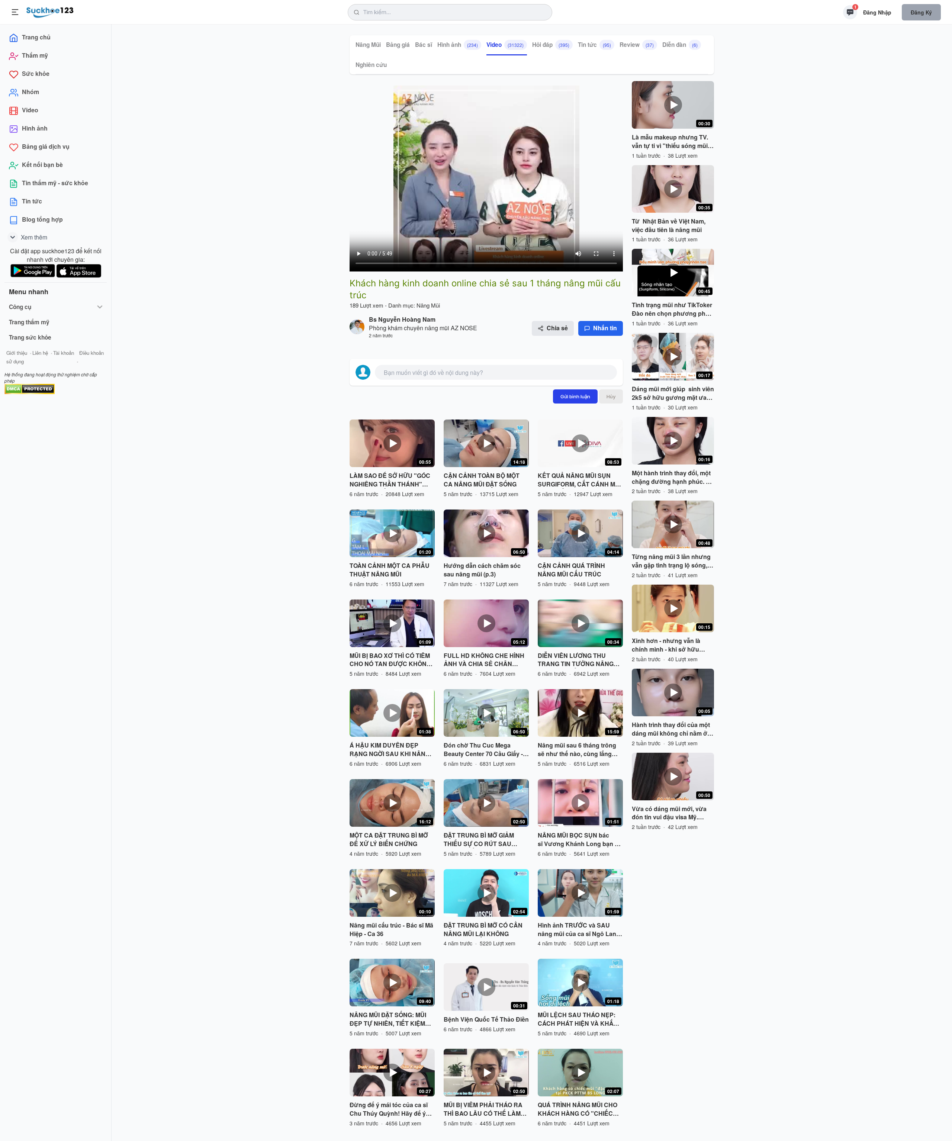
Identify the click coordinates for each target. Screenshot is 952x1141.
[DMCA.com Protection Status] (29, 388)
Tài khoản (63, 352)
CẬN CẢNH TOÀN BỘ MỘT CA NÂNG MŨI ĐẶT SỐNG (482, 480)
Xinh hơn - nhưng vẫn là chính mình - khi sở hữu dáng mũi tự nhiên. (666, 645)
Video (505, 45)
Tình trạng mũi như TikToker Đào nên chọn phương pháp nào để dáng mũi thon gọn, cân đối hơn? (672, 309)
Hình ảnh (457, 45)
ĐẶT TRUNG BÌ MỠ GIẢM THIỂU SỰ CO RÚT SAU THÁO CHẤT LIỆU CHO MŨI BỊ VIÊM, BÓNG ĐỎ (486, 839)
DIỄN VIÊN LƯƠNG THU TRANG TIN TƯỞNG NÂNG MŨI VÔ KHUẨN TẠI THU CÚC (579, 660)
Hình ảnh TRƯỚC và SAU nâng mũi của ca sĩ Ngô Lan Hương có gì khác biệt (577, 929)
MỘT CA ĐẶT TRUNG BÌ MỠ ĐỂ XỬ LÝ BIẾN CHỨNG (389, 839)
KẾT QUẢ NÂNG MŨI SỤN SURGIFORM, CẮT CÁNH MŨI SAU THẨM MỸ (579, 480)
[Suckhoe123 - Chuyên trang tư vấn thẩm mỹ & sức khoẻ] (50, 11)
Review (637, 45)
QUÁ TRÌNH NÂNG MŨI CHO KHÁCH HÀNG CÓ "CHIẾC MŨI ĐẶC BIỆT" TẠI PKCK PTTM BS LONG (577, 1109)
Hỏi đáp (550, 45)
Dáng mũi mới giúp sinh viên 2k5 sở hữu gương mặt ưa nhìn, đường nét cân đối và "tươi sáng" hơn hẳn (673, 393)
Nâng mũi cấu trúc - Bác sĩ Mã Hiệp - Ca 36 (391, 929)
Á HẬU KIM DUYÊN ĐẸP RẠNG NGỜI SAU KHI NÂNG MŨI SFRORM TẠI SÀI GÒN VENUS (390, 749)
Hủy (611, 396)
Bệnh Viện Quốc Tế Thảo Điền (486, 1019)
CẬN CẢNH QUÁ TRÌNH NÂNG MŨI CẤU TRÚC (571, 570)
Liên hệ (40, 352)
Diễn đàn (680, 45)
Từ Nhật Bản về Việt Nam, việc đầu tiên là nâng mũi (668, 225)
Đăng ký (921, 12)
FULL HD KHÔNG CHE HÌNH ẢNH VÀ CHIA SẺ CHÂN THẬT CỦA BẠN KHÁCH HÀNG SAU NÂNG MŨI (484, 660)
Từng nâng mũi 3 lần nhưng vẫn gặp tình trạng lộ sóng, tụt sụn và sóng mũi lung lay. (672, 561)
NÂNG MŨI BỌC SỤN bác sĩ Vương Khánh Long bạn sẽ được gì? (579, 839)
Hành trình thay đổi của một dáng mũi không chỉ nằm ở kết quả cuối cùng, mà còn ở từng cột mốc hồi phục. (672, 729)
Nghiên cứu (371, 65)
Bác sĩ (423, 45)
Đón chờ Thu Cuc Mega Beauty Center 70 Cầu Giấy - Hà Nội (483, 749)
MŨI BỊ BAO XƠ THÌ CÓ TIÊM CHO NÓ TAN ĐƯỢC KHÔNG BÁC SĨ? (390, 660)
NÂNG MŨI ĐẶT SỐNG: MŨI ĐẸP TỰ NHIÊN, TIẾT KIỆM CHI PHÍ (388, 1019)
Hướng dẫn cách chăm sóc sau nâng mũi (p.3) (482, 570)
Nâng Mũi (368, 45)
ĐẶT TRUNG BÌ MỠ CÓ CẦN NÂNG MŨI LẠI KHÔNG (483, 929)
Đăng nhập (877, 12)
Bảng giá (398, 45)
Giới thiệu (16, 352)
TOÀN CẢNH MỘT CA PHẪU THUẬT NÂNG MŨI (390, 570)
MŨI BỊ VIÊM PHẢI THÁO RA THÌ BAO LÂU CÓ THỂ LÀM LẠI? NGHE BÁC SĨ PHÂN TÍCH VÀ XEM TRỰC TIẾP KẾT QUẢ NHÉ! (483, 1109)
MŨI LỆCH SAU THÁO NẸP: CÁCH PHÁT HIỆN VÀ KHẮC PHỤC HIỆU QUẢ (578, 1019)
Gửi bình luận (575, 396)
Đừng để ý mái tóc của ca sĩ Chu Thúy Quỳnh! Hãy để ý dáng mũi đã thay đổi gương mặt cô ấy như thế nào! (390, 1109)
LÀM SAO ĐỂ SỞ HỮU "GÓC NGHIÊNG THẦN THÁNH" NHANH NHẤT (390, 480)
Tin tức (594, 45)
